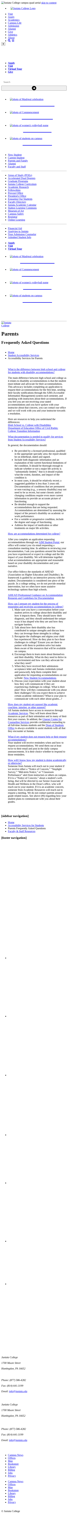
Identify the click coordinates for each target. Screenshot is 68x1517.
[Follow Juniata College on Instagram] (37, 1075)
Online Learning (16, 219)
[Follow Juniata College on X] (37, 1016)
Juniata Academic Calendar (22, 205)
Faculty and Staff (17, 166)
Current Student (16, 157)
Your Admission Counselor (22, 234)
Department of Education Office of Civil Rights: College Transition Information (33, 429)
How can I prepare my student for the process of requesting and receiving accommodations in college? (35, 605)
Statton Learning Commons (22, 207)
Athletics (12, 34)
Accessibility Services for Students (26, 825)
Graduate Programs (18, 181)
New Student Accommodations (40, 678)
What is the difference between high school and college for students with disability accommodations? (36, 371)
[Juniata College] (37, 8)
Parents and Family (18, 160)
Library (12, 1467)
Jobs (10, 1472)
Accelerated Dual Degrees (21, 178)
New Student (15, 154)
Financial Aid (15, 228)
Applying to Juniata (18, 231)
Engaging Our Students (20, 199)
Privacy (12, 1475)
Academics (13, 19)
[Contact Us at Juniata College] (37, 1182)
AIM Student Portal (49, 542)
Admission (13, 25)
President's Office (17, 196)
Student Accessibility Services (23, 355)
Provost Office (15, 193)
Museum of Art (16, 210)
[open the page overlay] (11, 40)
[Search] (34, 88)
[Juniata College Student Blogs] (37, 1134)
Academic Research (18, 187)
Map (10, 1461)
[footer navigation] (14, 837)
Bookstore (13, 1464)
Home (11, 352)
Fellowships (14, 190)
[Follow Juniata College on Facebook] (37, 957)
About (11, 37)
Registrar (12, 216)
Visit (10, 14)
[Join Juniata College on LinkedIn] (37, 1241)
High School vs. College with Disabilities (29, 425)
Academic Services (18, 713)
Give (10, 31)
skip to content (48, 2)
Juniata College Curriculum (22, 184)
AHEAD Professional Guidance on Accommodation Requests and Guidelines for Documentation (35, 596)
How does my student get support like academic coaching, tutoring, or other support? (33, 706)
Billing (11, 1469)
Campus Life (14, 22)
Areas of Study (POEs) (20, 175)
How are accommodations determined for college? (34, 533)
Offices (12, 1458)
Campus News (15, 1455)
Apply (11, 17)
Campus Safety (16, 213)
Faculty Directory (17, 202)
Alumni (12, 28)
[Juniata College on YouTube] (37, 1283)
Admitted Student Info (19, 237)
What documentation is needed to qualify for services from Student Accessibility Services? (35, 438)
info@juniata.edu (18, 1391)
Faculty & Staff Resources (21, 831)
